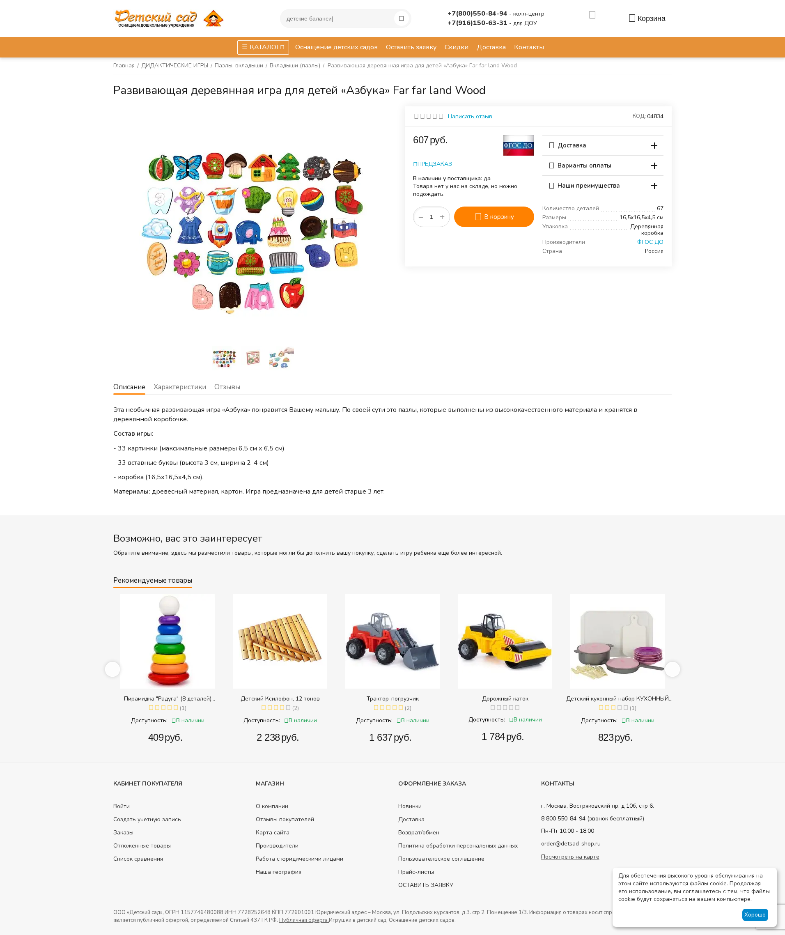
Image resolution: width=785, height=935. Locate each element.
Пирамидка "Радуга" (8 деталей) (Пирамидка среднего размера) (167, 699)
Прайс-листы (416, 872)
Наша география (278, 872)
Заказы (123, 832)
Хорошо (755, 915)
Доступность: (149, 720)
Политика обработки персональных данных (458, 846)
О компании (272, 806)
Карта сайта (272, 832)
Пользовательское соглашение (441, 859)
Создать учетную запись (147, 819)
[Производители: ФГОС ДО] (518, 145)
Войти (121, 806)
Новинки (410, 806)
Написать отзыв (470, 116)
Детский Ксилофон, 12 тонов (280, 699)
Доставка (411, 819)
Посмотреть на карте (570, 857)
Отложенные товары (142, 846)
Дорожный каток (505, 699)
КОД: (639, 116)
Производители (277, 846)
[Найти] (401, 18)
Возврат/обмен (418, 832)
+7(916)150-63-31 (478, 23)
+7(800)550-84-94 (478, 13)
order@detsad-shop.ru (571, 844)
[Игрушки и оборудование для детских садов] (170, 18)
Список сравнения (138, 859)
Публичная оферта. (304, 920)
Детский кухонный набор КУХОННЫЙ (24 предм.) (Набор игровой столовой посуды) (617, 699)
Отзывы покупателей (285, 819)
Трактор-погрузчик (393, 699)
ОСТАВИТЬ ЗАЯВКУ (425, 885)
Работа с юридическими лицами (299, 859)
